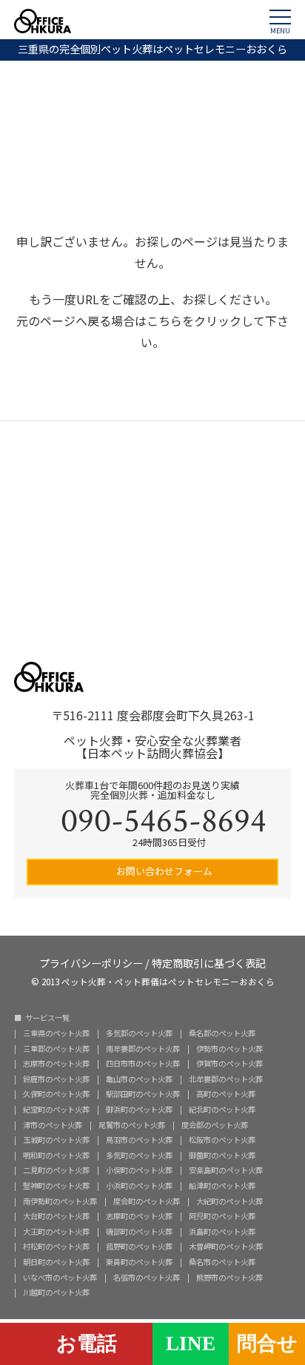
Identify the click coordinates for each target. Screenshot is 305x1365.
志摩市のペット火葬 (56, 1063)
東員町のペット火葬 (139, 1262)
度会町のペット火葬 (146, 1201)
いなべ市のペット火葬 (60, 1277)
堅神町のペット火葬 (56, 1186)
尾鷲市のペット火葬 (131, 1125)
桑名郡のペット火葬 (222, 1033)
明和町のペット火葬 (56, 1155)
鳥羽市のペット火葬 (139, 1140)
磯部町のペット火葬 (139, 1231)
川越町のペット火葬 (56, 1292)
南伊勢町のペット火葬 (60, 1201)
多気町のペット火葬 (139, 1155)
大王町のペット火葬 (56, 1231)
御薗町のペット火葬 (222, 1155)
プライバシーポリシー (91, 962)
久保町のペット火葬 (56, 1094)
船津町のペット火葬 (222, 1186)
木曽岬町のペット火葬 (226, 1246)
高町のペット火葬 (225, 1094)
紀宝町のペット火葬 (56, 1109)
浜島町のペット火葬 (222, 1231)
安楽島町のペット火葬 (226, 1170)
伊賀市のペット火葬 (229, 1063)
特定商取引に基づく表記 (209, 962)
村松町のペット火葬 (56, 1246)
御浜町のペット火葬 (139, 1109)
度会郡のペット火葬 (214, 1125)
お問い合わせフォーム (163, 871)
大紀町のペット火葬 (229, 1201)
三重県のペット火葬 (56, 1033)
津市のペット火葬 (52, 1125)
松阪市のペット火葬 (222, 1140)
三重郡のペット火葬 (56, 1049)
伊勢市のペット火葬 (229, 1049)
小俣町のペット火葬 (139, 1170)
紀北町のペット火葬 (222, 1109)
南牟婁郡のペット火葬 (143, 1049)
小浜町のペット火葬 (139, 1186)
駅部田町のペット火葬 (143, 1094)
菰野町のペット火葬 (139, 1246)
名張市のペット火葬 (146, 1277)
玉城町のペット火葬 (56, 1140)
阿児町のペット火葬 (222, 1216)
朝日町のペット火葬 (56, 1262)
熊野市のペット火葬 (229, 1277)
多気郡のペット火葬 (139, 1033)
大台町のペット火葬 (56, 1216)
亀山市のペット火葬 (139, 1079)
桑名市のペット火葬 (222, 1262)
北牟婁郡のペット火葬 (226, 1079)
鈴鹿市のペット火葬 (56, 1079)
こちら (164, 320)
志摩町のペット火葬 (139, 1216)
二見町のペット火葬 (56, 1170)
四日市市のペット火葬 (143, 1063)
